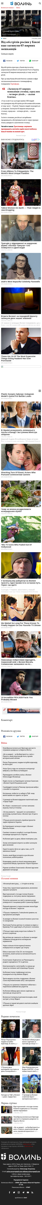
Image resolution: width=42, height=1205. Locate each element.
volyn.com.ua (27, 1144)
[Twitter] (14, 1192)
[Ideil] (21, 1197)
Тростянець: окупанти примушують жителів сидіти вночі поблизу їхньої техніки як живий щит (19, 129)
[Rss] (32, 1192)
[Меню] (2, 3)
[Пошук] (40, 3)
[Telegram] (23, 1192)
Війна (18, 8)
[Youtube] (27, 1192)
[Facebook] (9, 1192)
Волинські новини (7, 8)
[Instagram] (18, 1192)
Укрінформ (14, 84)
